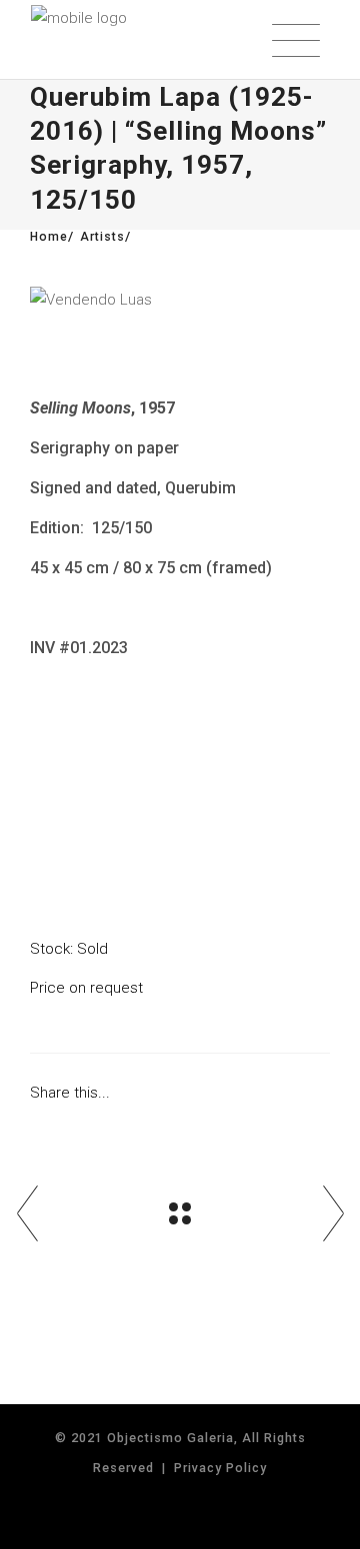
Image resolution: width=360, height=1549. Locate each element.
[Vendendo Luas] (180, 300)
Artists (102, 237)
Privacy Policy (220, 1467)
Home (49, 237)
